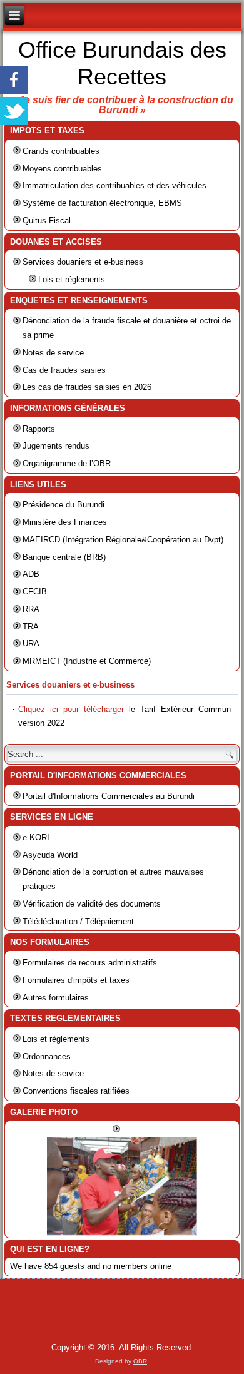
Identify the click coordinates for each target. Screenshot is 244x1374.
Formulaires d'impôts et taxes (76, 980)
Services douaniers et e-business (83, 262)
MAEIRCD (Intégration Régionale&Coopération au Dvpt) (123, 539)
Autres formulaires (56, 997)
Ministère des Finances (65, 522)
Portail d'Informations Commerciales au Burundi (109, 796)
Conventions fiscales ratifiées (76, 1091)
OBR (140, 1361)
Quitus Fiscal (47, 220)
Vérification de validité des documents (92, 903)
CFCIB (35, 591)
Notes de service (53, 352)
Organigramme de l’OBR (67, 463)
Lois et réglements (71, 279)
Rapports (39, 429)
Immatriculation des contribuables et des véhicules (114, 185)
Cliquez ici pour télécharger (71, 709)
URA (31, 643)
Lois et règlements (56, 1039)
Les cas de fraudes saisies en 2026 (87, 387)
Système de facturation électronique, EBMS (102, 203)
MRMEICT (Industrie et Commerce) (87, 661)
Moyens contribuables (62, 168)
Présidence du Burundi (63, 504)
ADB (31, 574)
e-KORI (36, 837)
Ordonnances (47, 1056)
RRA (31, 609)
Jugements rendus (56, 445)
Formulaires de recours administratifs (90, 962)
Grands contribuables (61, 151)
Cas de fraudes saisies (64, 370)
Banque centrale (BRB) (64, 557)
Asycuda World (50, 855)
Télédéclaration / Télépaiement (78, 921)
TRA (31, 626)
